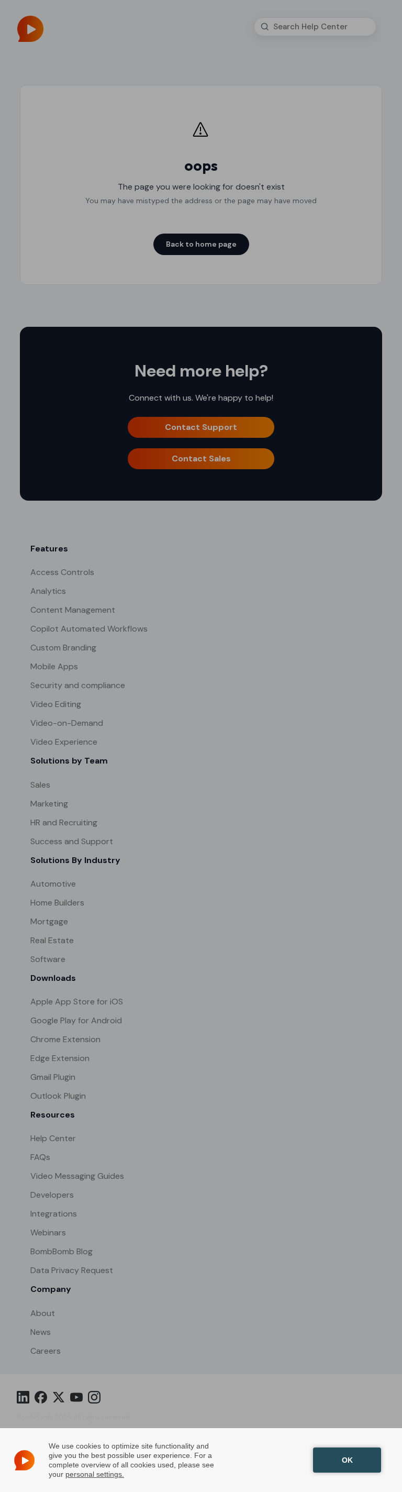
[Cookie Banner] (201, 1460)
